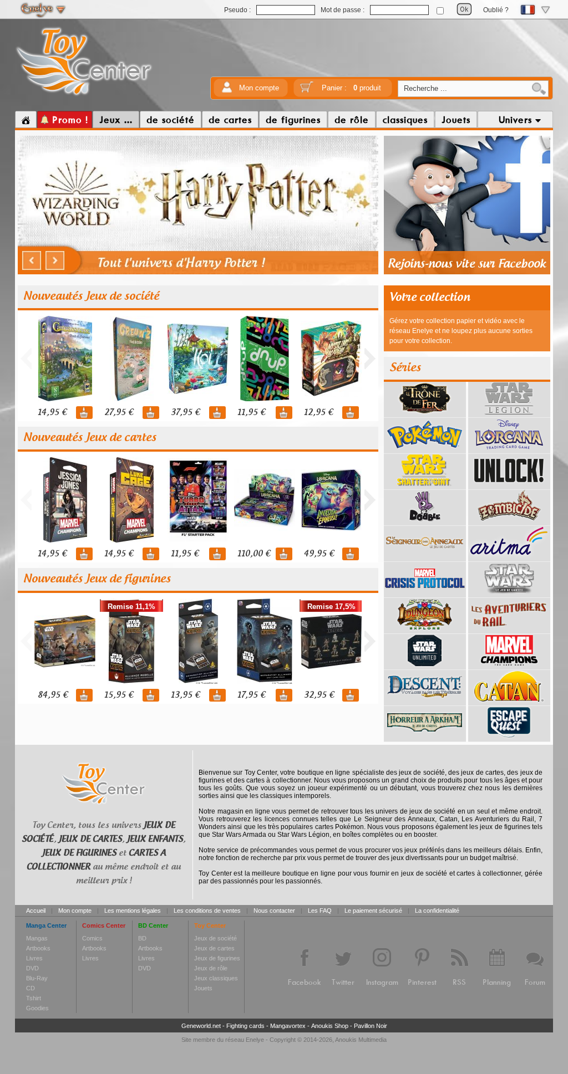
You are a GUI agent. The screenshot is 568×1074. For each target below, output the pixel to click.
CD (30, 988)
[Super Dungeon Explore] (425, 629)
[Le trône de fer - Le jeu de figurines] (425, 413)
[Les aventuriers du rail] (509, 629)
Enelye (255, 1039)
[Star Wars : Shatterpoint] (425, 485)
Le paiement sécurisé (373, 910)
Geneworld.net (201, 1025)
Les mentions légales (132, 910)
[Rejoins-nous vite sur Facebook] (467, 273)
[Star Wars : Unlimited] (425, 665)
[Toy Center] (84, 96)
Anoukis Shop (329, 1025)
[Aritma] (509, 557)
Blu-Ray (37, 978)
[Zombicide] (509, 521)
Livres (34, 958)
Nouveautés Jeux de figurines (97, 579)
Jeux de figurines (217, 958)
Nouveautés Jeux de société (91, 296)
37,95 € (185, 412)
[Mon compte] (227, 90)
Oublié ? (496, 10)
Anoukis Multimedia (361, 1039)
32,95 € (319, 695)
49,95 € (319, 554)
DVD (32, 968)
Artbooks (38, 948)
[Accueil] (26, 120)
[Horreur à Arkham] (425, 737)
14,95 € (52, 412)
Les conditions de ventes (207, 910)
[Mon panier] (306, 90)
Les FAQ (320, 910)
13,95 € (185, 695)
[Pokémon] (425, 449)
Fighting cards (245, 1025)
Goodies (37, 1008)
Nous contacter (274, 910)
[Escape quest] (509, 737)
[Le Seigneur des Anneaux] (425, 557)
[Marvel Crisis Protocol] (425, 593)
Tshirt (33, 998)
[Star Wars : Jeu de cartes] (509, 593)
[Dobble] (425, 521)
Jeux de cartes (214, 948)
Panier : (351, 88)
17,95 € (251, 695)
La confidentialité (437, 910)
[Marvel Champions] (509, 665)
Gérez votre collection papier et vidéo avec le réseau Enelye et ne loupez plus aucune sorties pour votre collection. (460, 331)
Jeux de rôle (210, 968)
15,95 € (118, 695)
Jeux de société (215, 938)
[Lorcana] (509, 449)
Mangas (37, 938)
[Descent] (425, 701)
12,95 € (318, 412)
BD (142, 938)
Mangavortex (288, 1025)
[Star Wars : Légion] (509, 413)
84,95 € (53, 695)
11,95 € (251, 412)
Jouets (203, 988)
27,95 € (118, 412)
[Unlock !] (509, 485)
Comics (92, 938)
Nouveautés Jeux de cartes (89, 438)
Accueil (35, 910)
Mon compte (259, 88)
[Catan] (509, 701)
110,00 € (253, 554)
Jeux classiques (216, 978)
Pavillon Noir (370, 1025)
